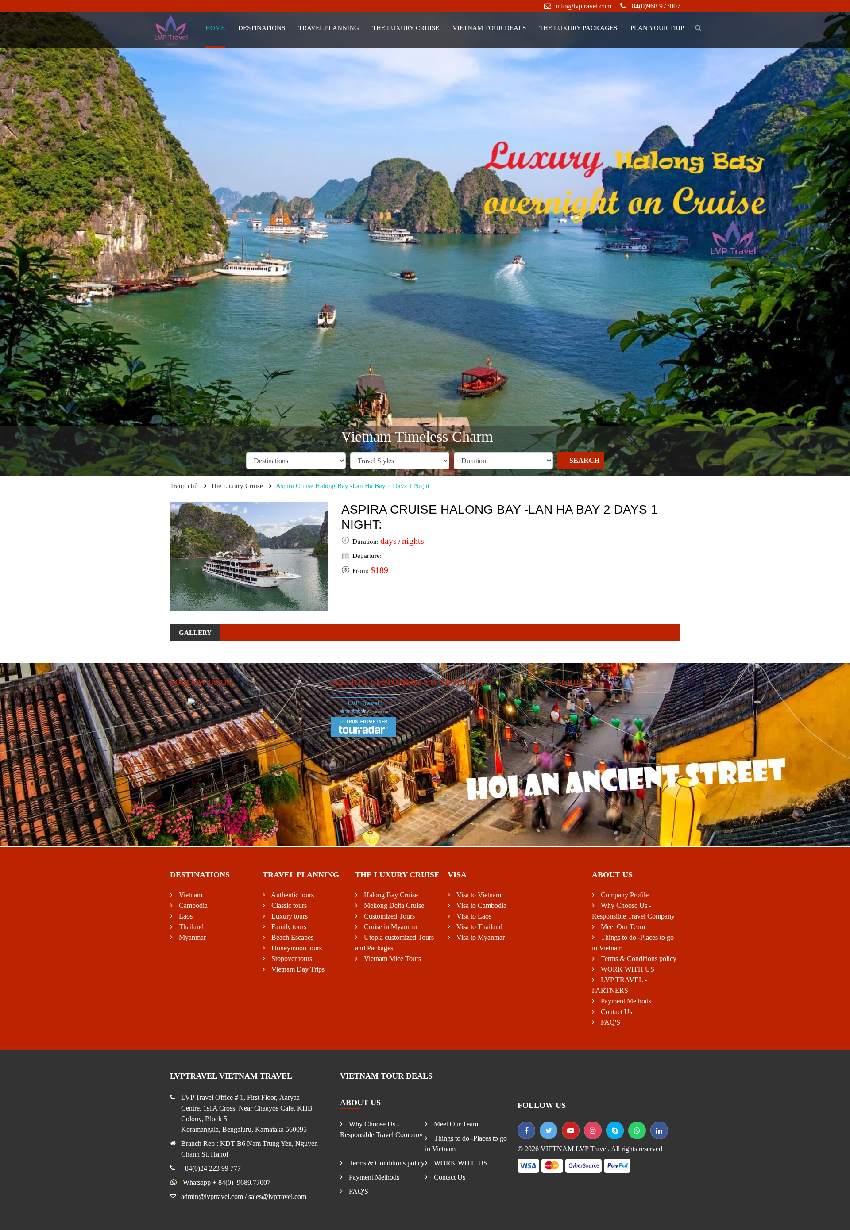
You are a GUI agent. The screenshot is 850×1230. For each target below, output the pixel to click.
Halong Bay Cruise (390, 895)
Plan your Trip (657, 27)
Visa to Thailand (478, 926)
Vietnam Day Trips (297, 969)
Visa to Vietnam (478, 895)
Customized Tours (388, 916)
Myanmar (191, 937)
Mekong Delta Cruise (393, 905)
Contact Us (615, 1011)
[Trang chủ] (171, 29)
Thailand (190, 926)
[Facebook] (526, 1130)
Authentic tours (292, 895)
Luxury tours (289, 916)
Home (215, 27)
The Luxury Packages (578, 27)
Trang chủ (184, 485)
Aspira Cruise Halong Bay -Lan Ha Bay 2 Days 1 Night (352, 485)
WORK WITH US (626, 969)
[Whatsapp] (637, 1130)
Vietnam (189, 895)
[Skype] (615, 1130)
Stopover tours (291, 958)
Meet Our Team (622, 926)
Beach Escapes (291, 937)
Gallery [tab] (195, 632)
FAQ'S (609, 1022)
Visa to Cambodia (480, 905)
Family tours (288, 926)
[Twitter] (548, 1130)
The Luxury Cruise (405, 27)
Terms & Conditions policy (637, 958)
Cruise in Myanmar (390, 926)
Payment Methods (625, 1001)
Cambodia (192, 905)
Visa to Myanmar (480, 937)
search (584, 460)
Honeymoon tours (296, 948)
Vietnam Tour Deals (489, 27)
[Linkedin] (659, 1130)
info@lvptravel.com (583, 6)
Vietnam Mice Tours (391, 958)
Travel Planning (328, 27)
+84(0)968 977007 (654, 6)
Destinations (261, 27)
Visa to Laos (473, 916)
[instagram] (593, 1130)
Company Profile (624, 895)
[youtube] (571, 1130)
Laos (185, 916)
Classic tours (288, 905)
